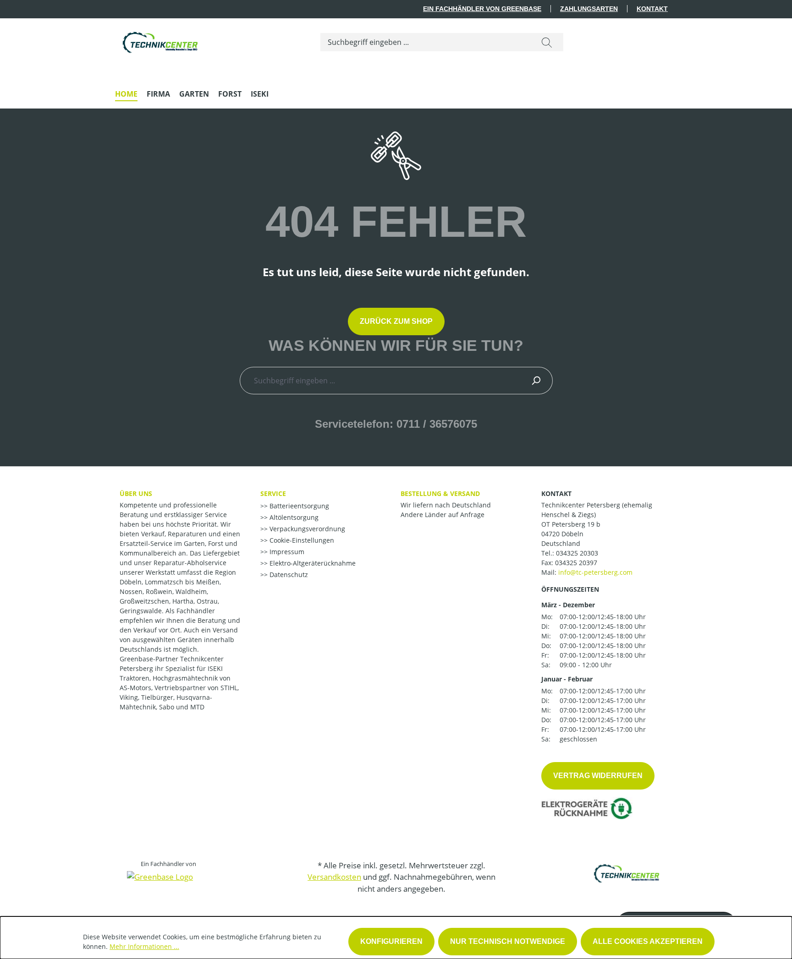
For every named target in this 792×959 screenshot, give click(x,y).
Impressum (286, 551)
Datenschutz (288, 574)
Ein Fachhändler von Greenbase (482, 8)
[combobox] (425, 42)
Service (273, 493)
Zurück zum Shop (396, 321)
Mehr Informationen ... (144, 946)
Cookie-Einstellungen (301, 540)
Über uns (136, 493)
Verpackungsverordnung (306, 528)
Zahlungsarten (589, 8)
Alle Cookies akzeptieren (648, 941)
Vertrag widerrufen (598, 775)
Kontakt (652, 8)
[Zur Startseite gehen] (161, 40)
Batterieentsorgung (298, 505)
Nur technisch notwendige (507, 941)
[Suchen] (546, 42)
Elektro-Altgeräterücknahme (312, 563)
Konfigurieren (391, 941)
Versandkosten (334, 877)
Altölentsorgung (293, 517)
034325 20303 (577, 553)
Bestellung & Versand (440, 493)
